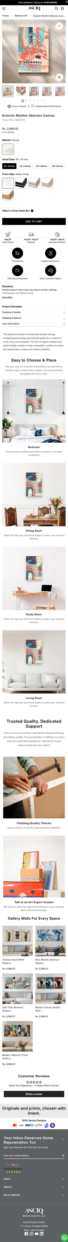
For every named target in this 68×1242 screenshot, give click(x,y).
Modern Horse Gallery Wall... (47, 1009)
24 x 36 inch (25, 166)
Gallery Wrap (8, 183)
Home (5, 15)
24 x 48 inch (41, 166)
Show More (7, 297)
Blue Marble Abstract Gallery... (47, 961)
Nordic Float (47, 183)
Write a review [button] (34, 1094)
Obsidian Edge (21, 183)
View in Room (17, 106)
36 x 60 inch (57, 166)
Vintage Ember (8, 195)
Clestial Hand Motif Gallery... (13, 961)
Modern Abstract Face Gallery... (15, 1057)
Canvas (8, 149)
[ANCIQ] (34, 8)
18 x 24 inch (9, 166)
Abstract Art (21, 15)
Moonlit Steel (34, 183)
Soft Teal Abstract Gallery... (12, 1009)
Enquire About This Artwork (48, 106)
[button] (62, 8)
